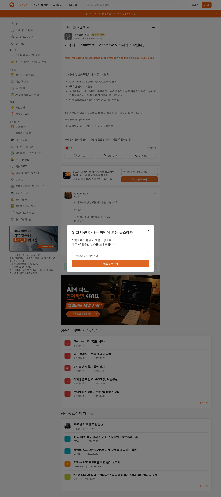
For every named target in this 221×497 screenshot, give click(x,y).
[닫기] (148, 230)
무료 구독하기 (110, 263)
